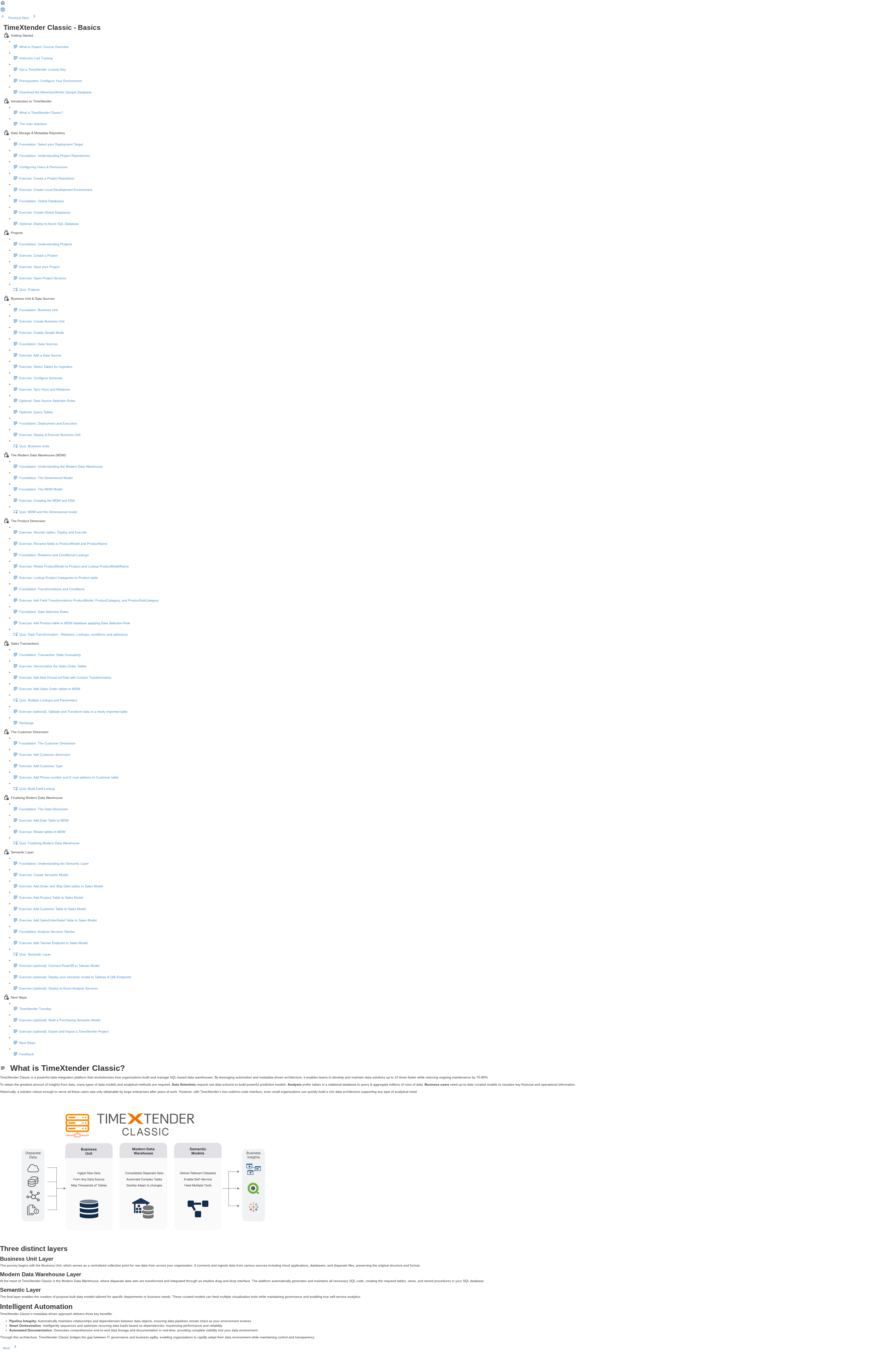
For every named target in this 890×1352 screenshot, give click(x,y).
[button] (3, 4)
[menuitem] (3, 11)
